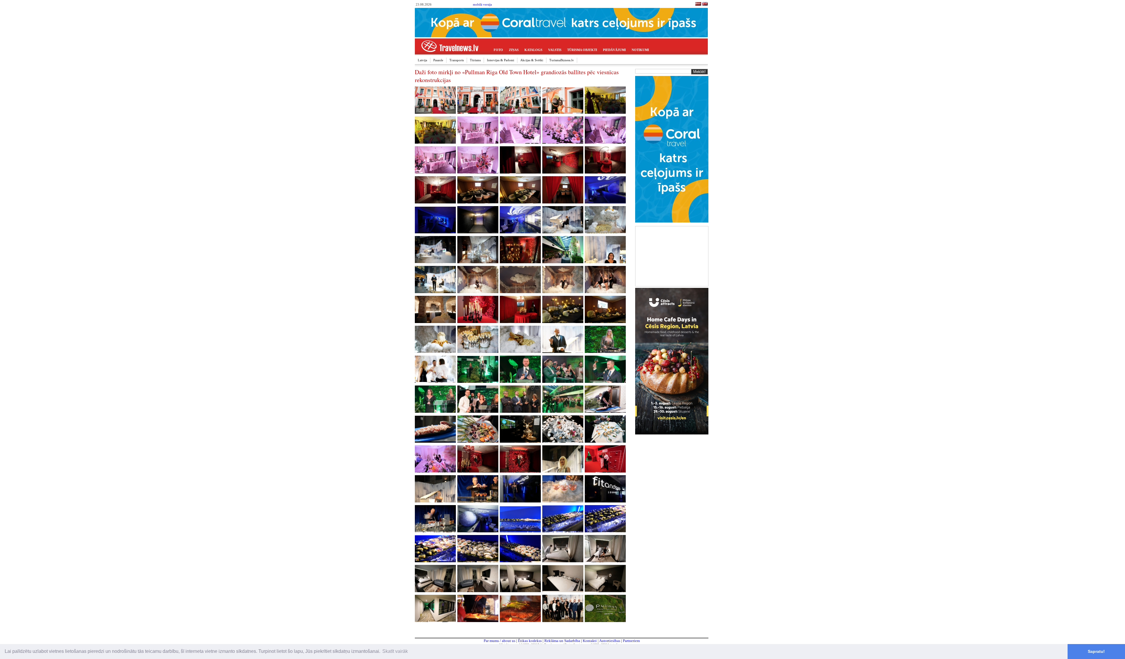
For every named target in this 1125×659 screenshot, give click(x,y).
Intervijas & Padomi (500, 60)
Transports (456, 60)
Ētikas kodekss (530, 640)
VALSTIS (554, 50)
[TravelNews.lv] (698, 4)
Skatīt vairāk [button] (395, 651)
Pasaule (438, 60)
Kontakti (590, 640)
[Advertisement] (671, 255)
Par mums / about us (499, 640)
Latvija (422, 60)
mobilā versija (482, 4)
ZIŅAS (514, 50)
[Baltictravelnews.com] (705, 4)
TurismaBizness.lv (561, 60)
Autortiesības (609, 640)
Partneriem (631, 640)
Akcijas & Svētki (531, 60)
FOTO (498, 50)
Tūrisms (475, 60)
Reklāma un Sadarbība (562, 640)
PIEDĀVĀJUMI (614, 50)
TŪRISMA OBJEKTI (582, 50)
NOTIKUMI (640, 50)
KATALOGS (533, 50)
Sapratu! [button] (1096, 651)
